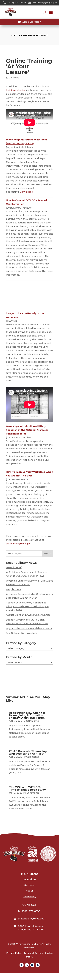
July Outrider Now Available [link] (21, 633)
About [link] (29, 891)
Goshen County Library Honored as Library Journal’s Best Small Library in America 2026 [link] (27, 606)
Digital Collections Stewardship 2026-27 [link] (29, 628)
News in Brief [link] (14, 567)
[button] (22, 965)
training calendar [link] (15, 90)
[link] (5, 2)
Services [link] (29, 885)
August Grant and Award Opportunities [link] (28, 614)
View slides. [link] (26, 191)
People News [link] (13, 589)
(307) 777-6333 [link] (17, 2)
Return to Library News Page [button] (31, 35)
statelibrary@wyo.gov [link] (44, 2)
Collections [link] (29, 879)
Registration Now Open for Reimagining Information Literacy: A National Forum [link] (27, 715)
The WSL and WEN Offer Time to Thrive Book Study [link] (27, 788)
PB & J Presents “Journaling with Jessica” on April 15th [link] (28, 752)
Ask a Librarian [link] (31, 22)
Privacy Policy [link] (14, 953)
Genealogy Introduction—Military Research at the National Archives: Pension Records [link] (27, 430)
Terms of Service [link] (33, 953)
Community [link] (29, 896)
